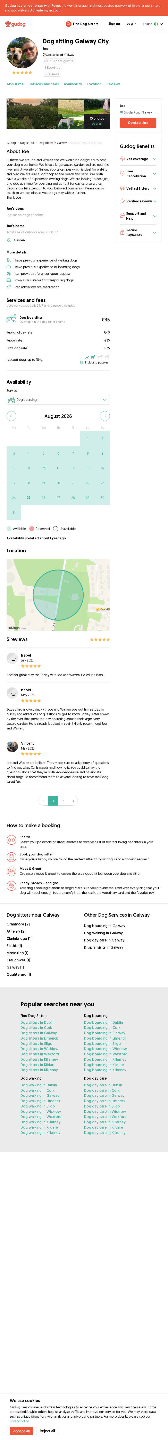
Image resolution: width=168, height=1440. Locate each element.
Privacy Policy (19, 1421)
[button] (138, 159)
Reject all (47, 1431)
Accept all (21, 1431)
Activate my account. (46, 10)
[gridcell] (87, 438)
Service (12, 391)
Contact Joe (138, 122)
